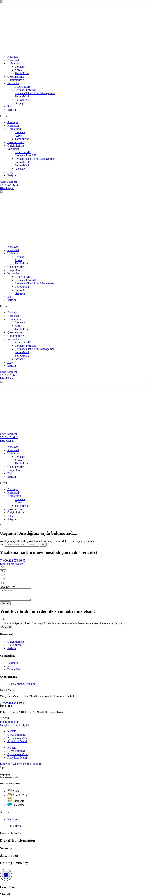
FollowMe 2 (22, 99)
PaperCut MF (23, 86)
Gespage (20, 103)
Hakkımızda (14, 819)
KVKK (11, 731)
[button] (75, 116)
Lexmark (20, 66)
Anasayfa (12, 56)
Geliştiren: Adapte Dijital (14, 725)
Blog (10, 106)
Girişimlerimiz (15, 79)
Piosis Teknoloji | (10, 721)
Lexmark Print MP (25, 89)
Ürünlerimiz (14, 63)
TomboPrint (22, 73)
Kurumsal (13, 60)
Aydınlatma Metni (17, 738)
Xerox (18, 70)
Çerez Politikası (16, 734)
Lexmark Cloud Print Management (35, 93)
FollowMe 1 (22, 96)
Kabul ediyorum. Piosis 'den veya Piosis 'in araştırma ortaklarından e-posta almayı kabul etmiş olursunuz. (65, 623)
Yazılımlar (13, 83)
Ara (2, 544)
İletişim (11, 109)
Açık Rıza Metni (17, 741)
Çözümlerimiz (15, 76)
